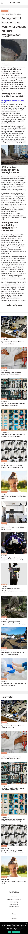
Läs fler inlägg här (14, 305)
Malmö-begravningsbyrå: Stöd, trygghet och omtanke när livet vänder (14, 623)
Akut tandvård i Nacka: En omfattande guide (13, 497)
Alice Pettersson (18, 14)
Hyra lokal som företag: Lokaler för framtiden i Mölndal (12, 343)
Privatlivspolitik (16, 931)
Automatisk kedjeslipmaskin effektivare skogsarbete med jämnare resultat (13, 591)
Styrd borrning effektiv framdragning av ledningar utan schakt (13, 405)
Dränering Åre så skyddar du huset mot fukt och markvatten (12, 654)
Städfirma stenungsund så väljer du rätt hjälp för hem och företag (13, 435)
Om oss (14, 921)
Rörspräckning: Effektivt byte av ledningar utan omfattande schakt (12, 466)
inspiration (5, 11)
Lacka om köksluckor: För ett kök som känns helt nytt (13, 528)
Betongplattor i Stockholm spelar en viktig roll (12, 101)
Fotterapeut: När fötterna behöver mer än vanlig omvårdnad (14, 684)
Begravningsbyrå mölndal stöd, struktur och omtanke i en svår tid (12, 559)
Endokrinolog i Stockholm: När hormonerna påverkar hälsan (11, 374)
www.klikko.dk (15, 906)
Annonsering (14, 918)
